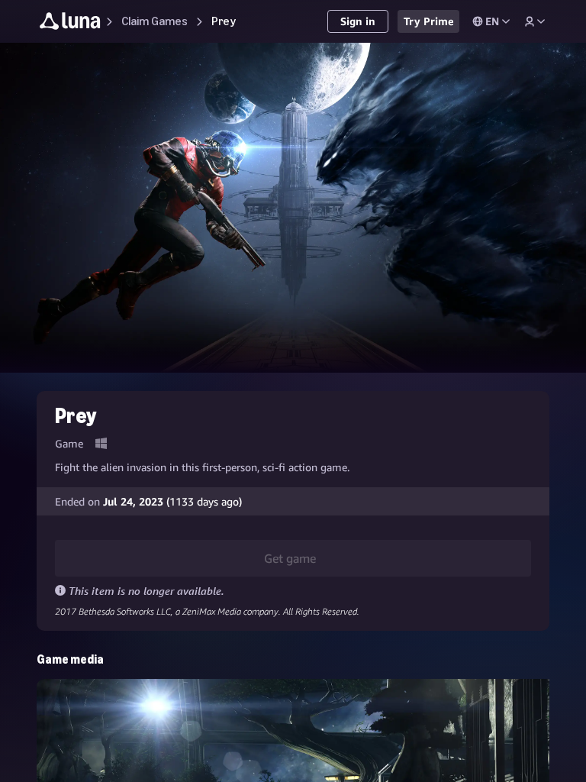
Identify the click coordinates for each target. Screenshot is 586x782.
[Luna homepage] (70, 23)
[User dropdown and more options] (534, 21)
